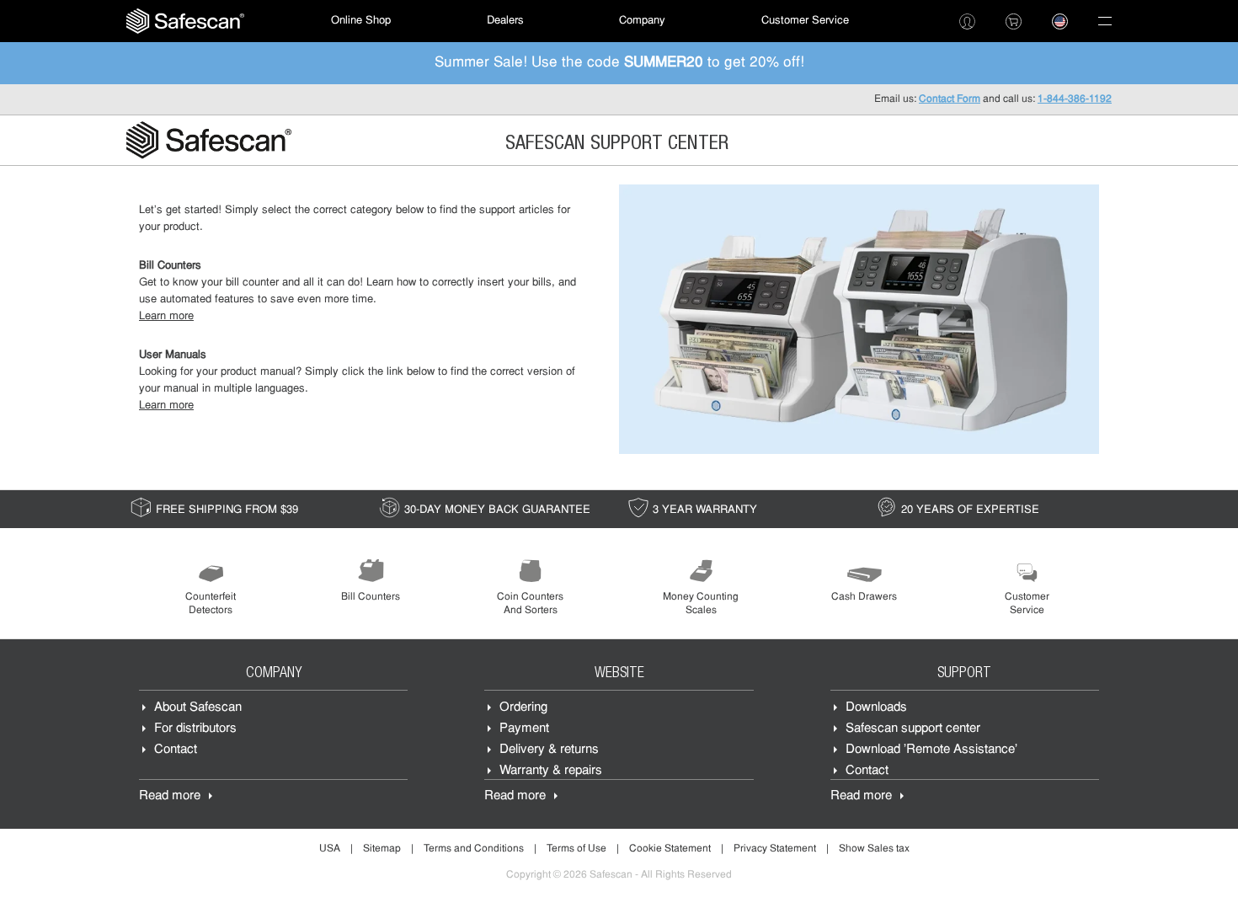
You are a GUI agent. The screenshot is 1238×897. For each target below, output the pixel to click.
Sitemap (382, 849)
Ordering (523, 708)
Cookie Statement (670, 849)
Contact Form (949, 99)
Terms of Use (576, 849)
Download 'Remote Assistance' (931, 750)
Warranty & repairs (550, 771)
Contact (175, 750)
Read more (169, 796)
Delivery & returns (549, 750)
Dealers (505, 20)
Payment (524, 729)
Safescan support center (913, 729)
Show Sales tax (874, 849)
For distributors (195, 729)
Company (642, 20)
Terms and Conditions (474, 849)
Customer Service (805, 20)
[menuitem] (185, 21)
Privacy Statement (775, 849)
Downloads (876, 708)
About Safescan (198, 708)
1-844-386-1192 (1075, 99)
